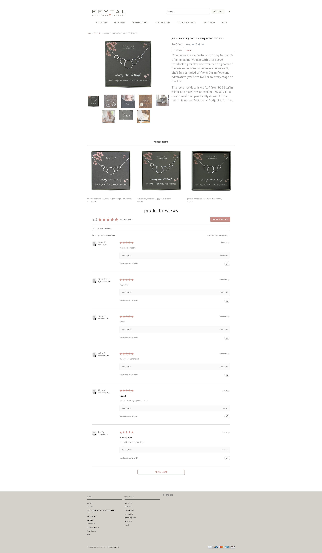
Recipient (119, 22)
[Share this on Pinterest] (199, 44)
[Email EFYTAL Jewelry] (171, 495)
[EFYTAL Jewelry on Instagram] (167, 495)
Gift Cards (209, 22)
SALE (224, 22)
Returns (188, 50)
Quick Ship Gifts (186, 22)
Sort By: (210, 235)
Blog (88, 535)
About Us (90, 507)
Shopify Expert (114, 547)
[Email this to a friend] (202, 44)
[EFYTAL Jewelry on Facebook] (163, 495)
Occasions (101, 22)
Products (97, 33)
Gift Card (90, 520)
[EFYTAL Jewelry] (109, 10)
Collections (162, 22)
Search (89, 503)
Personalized (140, 22)
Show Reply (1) (126, 255)
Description (178, 50)
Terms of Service (93, 527)
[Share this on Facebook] (196, 44)
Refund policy (92, 531)
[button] (132, 219)
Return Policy (91, 516)
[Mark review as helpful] (227, 264)
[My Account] (229, 11)
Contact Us (91, 524)
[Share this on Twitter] (192, 44)
